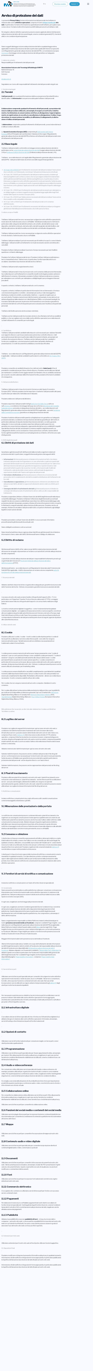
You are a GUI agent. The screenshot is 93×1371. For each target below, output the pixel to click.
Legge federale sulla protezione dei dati (26, 150)
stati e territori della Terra (39, 404)
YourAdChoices (6, 697)
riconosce (4, 53)
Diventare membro (60, 4)
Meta (38, 927)
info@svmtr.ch (6, 79)
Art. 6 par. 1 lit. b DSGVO (11, 170)
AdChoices (54, 692)
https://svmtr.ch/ (49, 22)
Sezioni (73, 4)
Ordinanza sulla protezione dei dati (18, 152)
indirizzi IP (53, 983)
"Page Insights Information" (24, 957)
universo (7, 406)
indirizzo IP (20, 735)
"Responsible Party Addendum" (49, 950)
